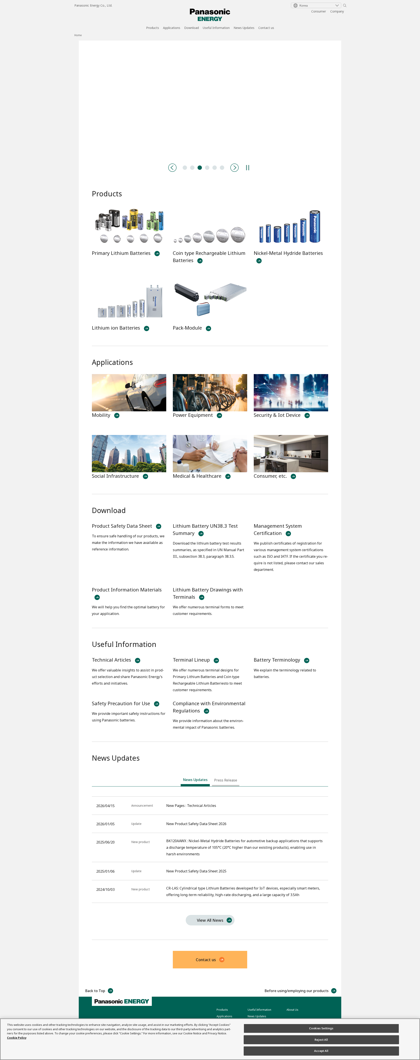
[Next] (234, 167)
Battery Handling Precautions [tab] (192, 167)
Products (152, 28)
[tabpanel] (210, 100)
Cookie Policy (16, 1038)
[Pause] (247, 167)
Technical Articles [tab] (185, 167)
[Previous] (172, 167)
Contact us (266, 28)
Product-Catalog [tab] (200, 167)
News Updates (244, 28)
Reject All (321, 1040)
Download (191, 28)
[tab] (195, 780)
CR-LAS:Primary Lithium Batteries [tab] (214, 167)
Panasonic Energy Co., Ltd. (93, 5)
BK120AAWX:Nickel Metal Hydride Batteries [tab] (207, 167)
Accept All (321, 1051)
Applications (171, 28)
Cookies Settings (321, 1028)
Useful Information (216, 28)
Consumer (318, 11)
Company (337, 11)
